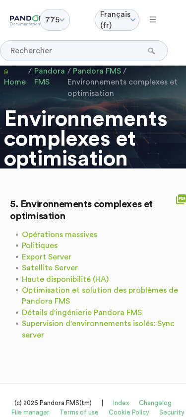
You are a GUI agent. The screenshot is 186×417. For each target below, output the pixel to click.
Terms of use (79, 412)
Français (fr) (115, 19)
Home (15, 82)
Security (172, 412)
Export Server (46, 257)
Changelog (155, 403)
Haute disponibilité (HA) (65, 279)
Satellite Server (50, 268)
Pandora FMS (49, 76)
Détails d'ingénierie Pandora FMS (82, 313)
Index (121, 403)
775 (52, 20)
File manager (30, 412)
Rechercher (152, 50)
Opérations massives (59, 235)
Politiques (40, 246)
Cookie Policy (129, 412)
